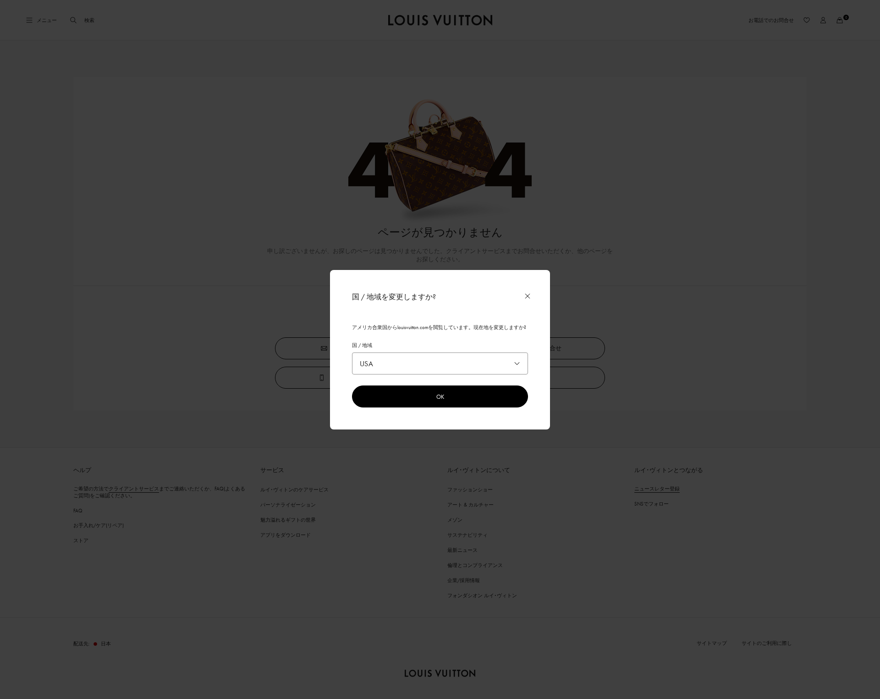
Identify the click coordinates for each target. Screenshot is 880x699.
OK (440, 396)
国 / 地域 (362, 345)
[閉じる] (527, 296)
